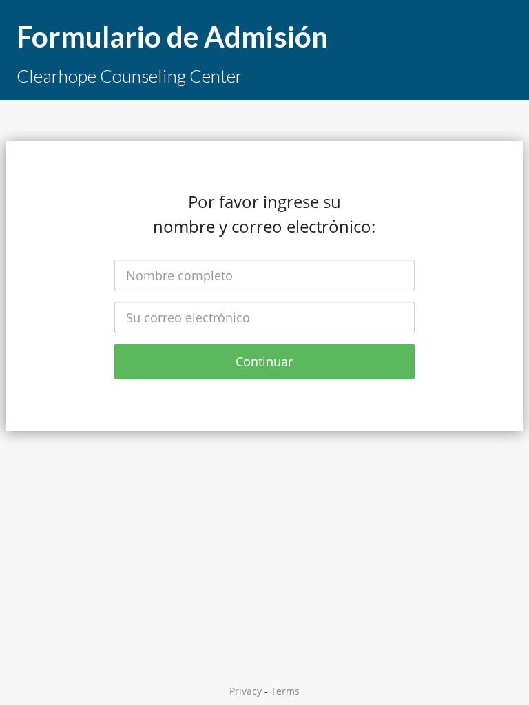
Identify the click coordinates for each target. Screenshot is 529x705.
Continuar (264, 361)
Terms (285, 690)
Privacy (245, 690)
